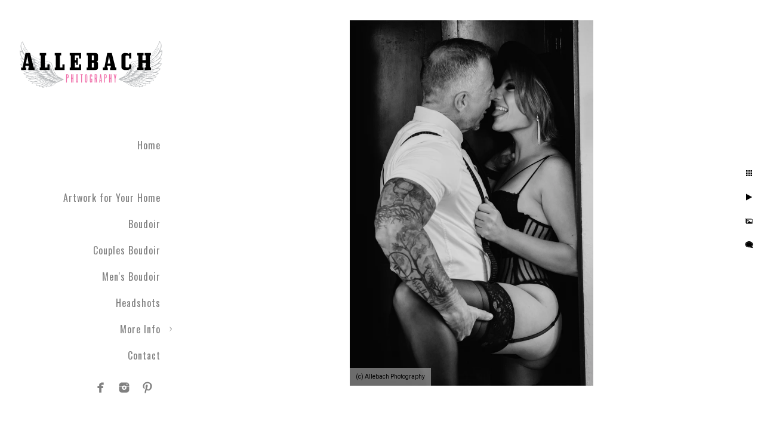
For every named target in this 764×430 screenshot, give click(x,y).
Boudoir (144, 224)
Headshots (138, 303)
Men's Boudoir (131, 276)
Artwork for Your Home (112, 198)
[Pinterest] (147, 387)
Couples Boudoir (127, 250)
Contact (144, 355)
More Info (140, 329)
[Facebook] (101, 387)
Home (149, 145)
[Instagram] (124, 387)
